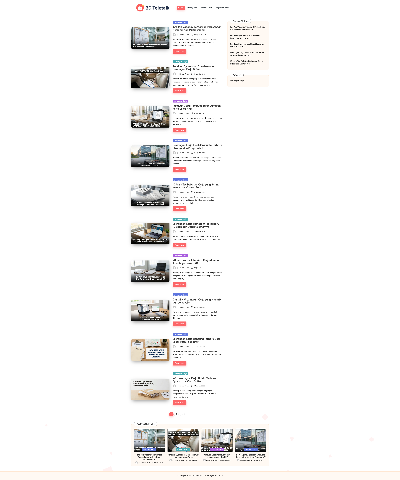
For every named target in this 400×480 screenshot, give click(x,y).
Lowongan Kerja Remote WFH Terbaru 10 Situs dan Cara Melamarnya (196, 225)
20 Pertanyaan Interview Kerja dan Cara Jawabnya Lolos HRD (197, 262)
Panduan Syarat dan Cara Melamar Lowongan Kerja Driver (194, 68)
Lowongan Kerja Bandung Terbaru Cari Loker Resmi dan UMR (196, 340)
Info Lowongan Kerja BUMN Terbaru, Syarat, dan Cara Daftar (194, 380)
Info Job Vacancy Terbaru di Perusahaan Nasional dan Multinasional (197, 28)
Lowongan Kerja (180, 22)
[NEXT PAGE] (182, 414)
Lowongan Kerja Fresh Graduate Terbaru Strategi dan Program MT (197, 146)
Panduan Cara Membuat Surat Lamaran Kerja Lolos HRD (197, 107)
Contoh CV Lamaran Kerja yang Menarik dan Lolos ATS (197, 301)
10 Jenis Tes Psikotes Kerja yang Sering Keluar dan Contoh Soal (196, 186)
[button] (182, 414)
